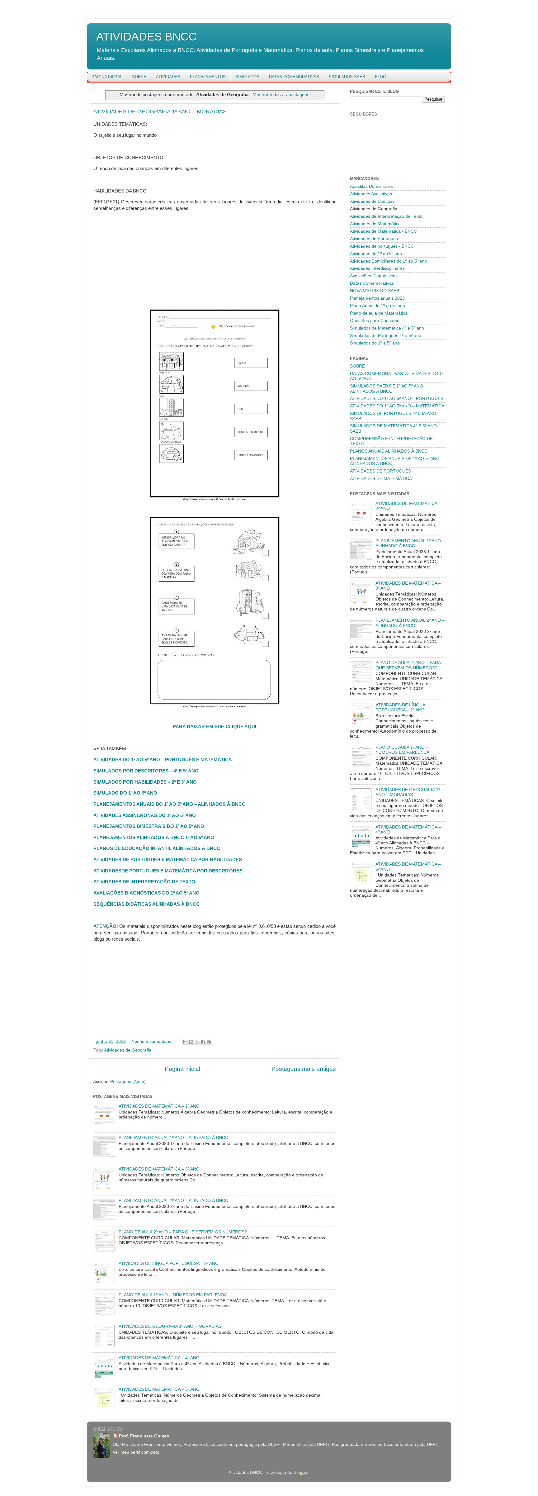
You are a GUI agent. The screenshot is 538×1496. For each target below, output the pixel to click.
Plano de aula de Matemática (379, 313)
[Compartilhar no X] (197, 1042)
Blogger (301, 1472)
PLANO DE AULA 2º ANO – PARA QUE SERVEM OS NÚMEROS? (183, 1232)
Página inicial (182, 1069)
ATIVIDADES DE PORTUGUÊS (380, 471)
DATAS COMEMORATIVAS (294, 76)
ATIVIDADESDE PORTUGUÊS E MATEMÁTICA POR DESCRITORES (168, 870)
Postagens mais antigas (303, 1069)
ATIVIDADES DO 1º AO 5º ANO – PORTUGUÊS (396, 398)
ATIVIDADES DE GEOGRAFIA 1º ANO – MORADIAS (160, 111)
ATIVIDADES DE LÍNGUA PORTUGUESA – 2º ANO (169, 1263)
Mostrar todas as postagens (280, 94)
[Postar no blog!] (191, 1042)
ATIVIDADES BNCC (146, 36)
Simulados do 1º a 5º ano (375, 343)
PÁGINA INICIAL (107, 76)
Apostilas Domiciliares (371, 186)
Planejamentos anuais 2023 (377, 298)
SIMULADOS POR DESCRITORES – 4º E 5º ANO (146, 770)
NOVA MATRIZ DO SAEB (374, 290)
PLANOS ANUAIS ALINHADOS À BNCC (388, 451)
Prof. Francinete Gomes (144, 1436)
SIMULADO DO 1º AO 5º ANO (125, 793)
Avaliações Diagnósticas (374, 275)
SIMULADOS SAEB (347, 76)
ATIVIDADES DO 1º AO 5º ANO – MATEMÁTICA (397, 406)
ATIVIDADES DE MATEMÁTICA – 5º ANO (159, 1389)
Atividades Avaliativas (371, 194)
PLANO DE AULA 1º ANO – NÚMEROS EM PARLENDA (173, 1295)
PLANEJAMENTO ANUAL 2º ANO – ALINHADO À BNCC (173, 1200)
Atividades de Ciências (372, 201)
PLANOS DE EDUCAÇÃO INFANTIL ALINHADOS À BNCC (156, 848)
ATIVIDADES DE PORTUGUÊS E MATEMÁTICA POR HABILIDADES (167, 859)
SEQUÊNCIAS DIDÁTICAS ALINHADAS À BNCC (146, 904)
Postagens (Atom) (128, 1081)
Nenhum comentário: (152, 1041)
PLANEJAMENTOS (208, 76)
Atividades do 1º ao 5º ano (376, 253)
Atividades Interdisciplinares (377, 268)
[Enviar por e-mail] (185, 1042)
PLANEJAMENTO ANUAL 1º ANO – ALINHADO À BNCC (173, 1137)
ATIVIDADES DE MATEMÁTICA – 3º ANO (159, 1169)
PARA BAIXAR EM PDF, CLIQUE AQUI (214, 726)
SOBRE (139, 76)
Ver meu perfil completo (136, 1452)
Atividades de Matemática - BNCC (383, 231)
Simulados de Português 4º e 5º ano (385, 335)
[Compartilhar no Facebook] (203, 1042)
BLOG (380, 76)
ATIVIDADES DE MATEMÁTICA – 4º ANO (159, 1358)
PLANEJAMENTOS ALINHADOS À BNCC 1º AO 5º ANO (153, 837)
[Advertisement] (214, 260)
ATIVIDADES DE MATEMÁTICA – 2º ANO (159, 1106)
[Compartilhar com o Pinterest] (209, 1042)
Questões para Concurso (374, 320)
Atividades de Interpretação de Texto (386, 216)
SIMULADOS (247, 76)
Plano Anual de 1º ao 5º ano (377, 305)
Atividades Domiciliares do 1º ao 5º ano (388, 261)
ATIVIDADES (168, 76)
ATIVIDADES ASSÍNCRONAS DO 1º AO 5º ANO (144, 815)
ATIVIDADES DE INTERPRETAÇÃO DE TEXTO (144, 881)
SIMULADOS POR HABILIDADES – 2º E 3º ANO (145, 782)
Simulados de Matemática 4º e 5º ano (387, 328)
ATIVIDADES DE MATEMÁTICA (381, 478)
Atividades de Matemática (375, 223)
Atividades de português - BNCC (382, 246)
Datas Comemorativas (372, 283)
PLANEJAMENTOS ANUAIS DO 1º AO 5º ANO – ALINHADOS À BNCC (169, 804)
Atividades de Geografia (127, 1050)
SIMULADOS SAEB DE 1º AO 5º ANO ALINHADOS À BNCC (386, 388)
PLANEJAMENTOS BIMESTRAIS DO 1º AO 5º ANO (148, 826)
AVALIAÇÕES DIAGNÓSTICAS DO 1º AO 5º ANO (146, 892)
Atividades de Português (374, 238)
